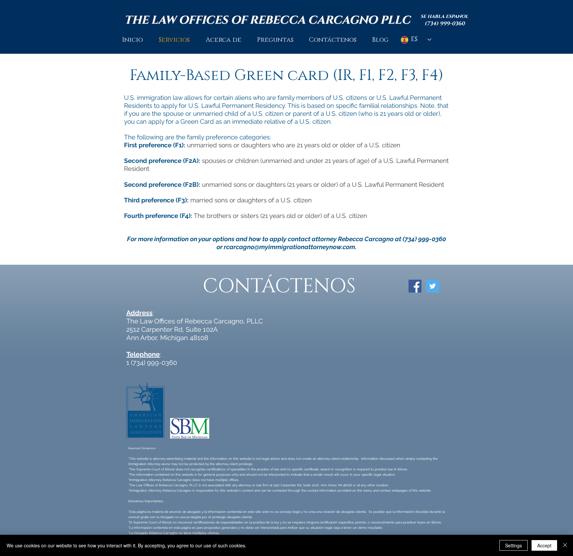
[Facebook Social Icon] (415, 286)
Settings (513, 545)
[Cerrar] (565, 545)
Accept (544, 545)
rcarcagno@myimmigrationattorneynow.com (289, 246)
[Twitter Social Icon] (432, 286)
